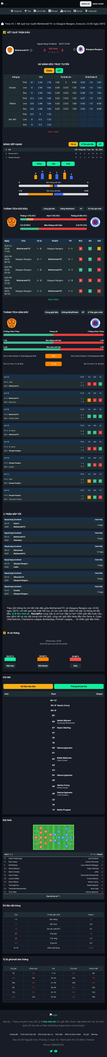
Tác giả (86, 1034)
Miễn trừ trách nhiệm (73, 1034)
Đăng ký (86, 4)
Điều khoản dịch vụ (45, 1034)
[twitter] (51, 1051)
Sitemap (94, 1034)
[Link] (9, 4)
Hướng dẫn (14, 1034)
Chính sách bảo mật (28, 1034)
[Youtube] (55, 1051)
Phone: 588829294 (53, 1044)
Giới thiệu (59, 1034)
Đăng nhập (98, 4)
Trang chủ (9, 23)
